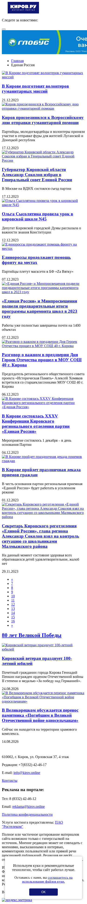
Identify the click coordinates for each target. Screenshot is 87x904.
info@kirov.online (26, 773)
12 (13, 604)
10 (13, 596)
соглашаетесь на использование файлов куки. (47, 879)
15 (13, 617)
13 (13, 609)
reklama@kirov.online (28, 807)
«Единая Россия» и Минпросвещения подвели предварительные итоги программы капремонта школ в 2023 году (39, 309)
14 (13, 613)
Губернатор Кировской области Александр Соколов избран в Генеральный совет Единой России (37, 174)
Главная (17, 61)
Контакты (9, 780)
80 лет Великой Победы (31, 635)
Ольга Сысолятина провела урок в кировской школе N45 (37, 216)
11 (13, 600)
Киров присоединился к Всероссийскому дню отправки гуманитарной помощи (43, 120)
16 (13, 621)
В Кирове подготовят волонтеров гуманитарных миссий (35, 89)
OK (43, 892)
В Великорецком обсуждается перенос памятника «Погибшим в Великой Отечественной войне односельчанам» (40, 715)
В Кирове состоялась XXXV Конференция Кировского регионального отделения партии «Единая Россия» (36, 424)
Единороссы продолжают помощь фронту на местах (36, 260)
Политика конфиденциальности (27, 814)
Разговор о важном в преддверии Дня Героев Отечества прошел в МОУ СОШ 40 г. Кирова (42, 359)
